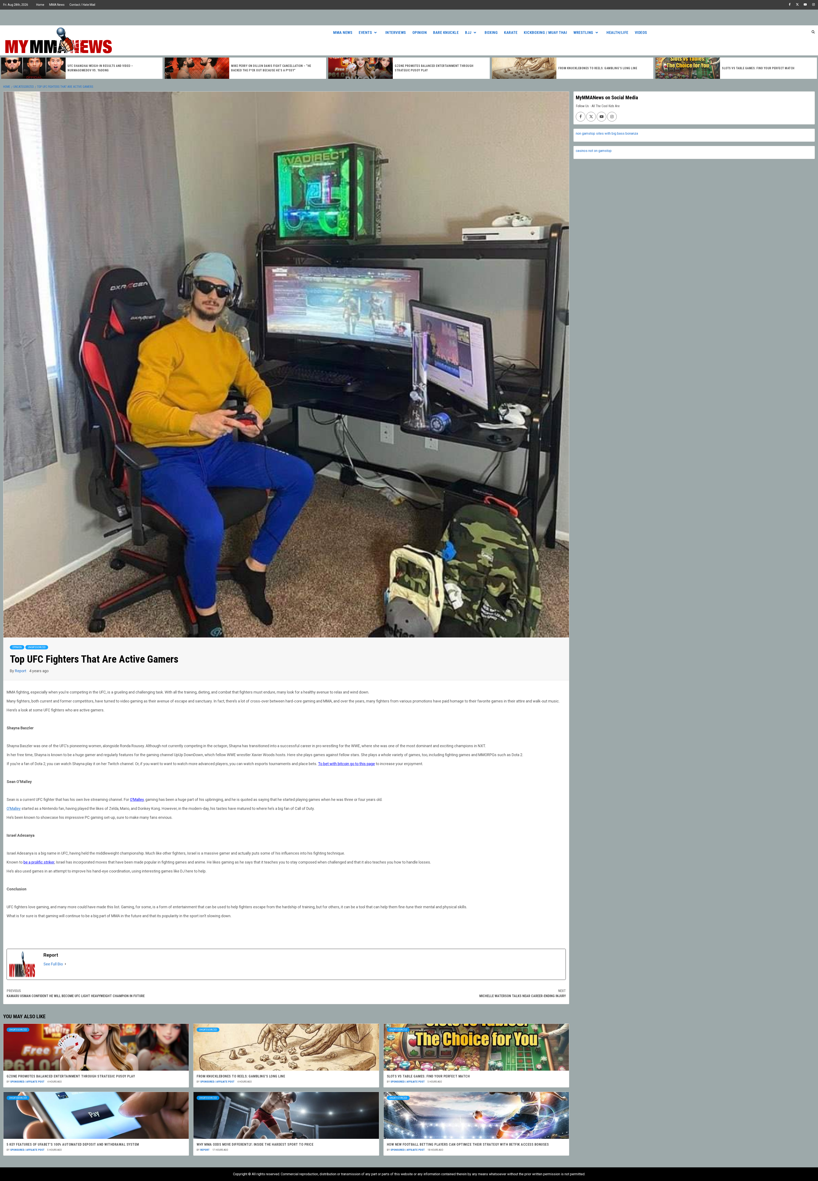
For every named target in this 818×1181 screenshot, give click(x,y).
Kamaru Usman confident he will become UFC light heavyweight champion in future (76, 993)
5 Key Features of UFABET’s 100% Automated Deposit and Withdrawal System (73, 1144)
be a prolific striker (38, 862)
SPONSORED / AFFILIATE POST (27, 1081)
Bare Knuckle (446, 32)
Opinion (419, 32)
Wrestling (583, 32)
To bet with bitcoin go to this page (346, 763)
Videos (641, 32)
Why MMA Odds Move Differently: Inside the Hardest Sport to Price (255, 1144)
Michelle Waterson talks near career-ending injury (522, 993)
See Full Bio (53, 964)
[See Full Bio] (65, 964)
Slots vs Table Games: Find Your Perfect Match (594, 68)
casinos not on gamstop (594, 151)
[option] (82, 68)
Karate (510, 32)
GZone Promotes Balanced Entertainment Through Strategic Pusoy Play (71, 1076)
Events (365, 32)
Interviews (395, 32)
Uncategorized (37, 647)
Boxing (491, 32)
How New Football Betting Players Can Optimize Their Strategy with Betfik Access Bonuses (468, 1144)
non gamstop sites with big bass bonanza (607, 133)
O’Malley (137, 799)
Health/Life (617, 32)
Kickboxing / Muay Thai (545, 32)
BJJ (468, 32)
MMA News (57, 4)
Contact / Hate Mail (82, 4)
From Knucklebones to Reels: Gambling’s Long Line (434, 68)
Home (40, 4)
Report (21, 671)
